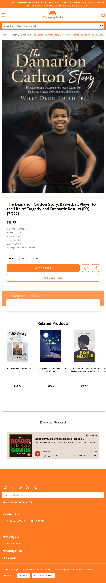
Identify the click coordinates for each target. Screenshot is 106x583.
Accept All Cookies (43, 575)
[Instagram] (5, 487)
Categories (14, 551)
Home (4, 34)
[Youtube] (20, 487)
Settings (8, 575)
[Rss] (35, 487)
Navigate (12, 537)
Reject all (23, 575)
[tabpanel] (17, 364)
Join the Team (13, 543)
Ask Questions (53, 277)
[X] (27, 487)
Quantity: (11, 258)
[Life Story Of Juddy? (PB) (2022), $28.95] (17, 346)
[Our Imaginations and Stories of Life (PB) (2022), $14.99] (51, 346)
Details (35, 296)
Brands (11, 558)
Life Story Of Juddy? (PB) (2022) (18, 368)
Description (19, 296)
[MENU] (3, 15)
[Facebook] (13, 487)
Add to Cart (43, 268)
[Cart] (103, 15)
